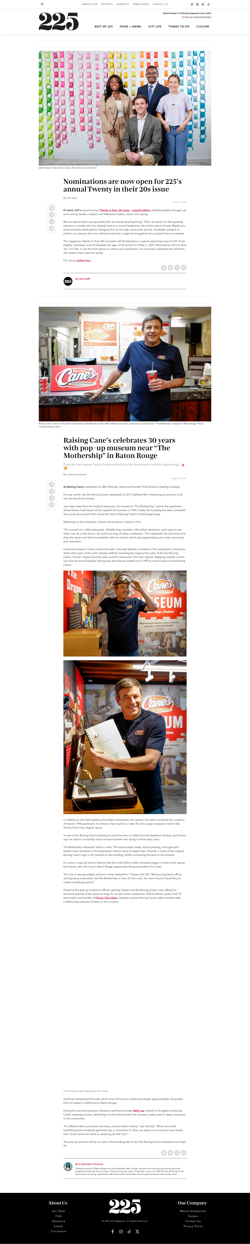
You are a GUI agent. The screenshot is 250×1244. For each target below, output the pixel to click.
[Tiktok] (208, 4)
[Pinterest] (52, 221)
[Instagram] (197, 4)
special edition (141, 210)
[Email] (52, 228)
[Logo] (60, 21)
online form (84, 260)
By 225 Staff (82, 279)
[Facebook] (192, 4)
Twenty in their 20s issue (114, 210)
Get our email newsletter (197, 17)
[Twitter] (203, 4)
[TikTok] (129, 1232)
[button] (56, 4)
